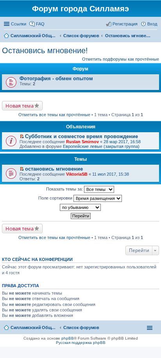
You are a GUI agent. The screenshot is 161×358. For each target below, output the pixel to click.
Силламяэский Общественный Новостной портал (34, 327)
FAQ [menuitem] (40, 24)
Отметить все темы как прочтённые (54, 114)
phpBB (67, 338)
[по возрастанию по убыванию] (80, 207)
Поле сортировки (55, 198)
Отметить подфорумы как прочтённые (120, 59)
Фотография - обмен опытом (56, 78)
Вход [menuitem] (152, 24)
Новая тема (19, 105)
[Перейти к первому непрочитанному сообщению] (22, 136)
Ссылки (18, 24)
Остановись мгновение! (45, 50)
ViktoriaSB (77, 174)
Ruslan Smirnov (82, 141)
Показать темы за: (65, 189)
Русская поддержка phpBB (81, 342)
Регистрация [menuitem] (125, 24)
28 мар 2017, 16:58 (122, 141)
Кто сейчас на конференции (37, 259)
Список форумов (81, 327)
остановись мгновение (54, 169)
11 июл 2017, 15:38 (110, 174)
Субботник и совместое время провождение (81, 136)
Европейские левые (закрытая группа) (101, 146)
